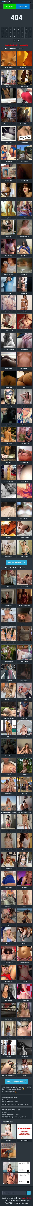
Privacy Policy (22, 1200)
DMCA (29, 1198)
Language (24, 1203)
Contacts (17, 1203)
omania (6, 2)
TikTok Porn (22, 6)
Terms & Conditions (10, 1200)
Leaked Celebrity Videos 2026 (16, 45)
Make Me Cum (22, 1164)
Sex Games (9, 6)
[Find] (29, 1193)
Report (24, 1198)
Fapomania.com (15, 1198)
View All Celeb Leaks (15, 562)
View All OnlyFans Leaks (15, 1081)
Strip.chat (21, 1170)
